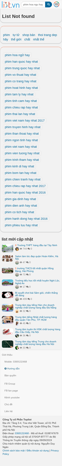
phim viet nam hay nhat (21, 146)
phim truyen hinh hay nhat (22, 127)
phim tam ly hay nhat (19, 94)
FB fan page (11, 390)
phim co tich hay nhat (19, 212)
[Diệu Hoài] (17, 347)
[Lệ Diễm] (17, 335)
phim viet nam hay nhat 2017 (25, 120)
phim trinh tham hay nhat (22, 160)
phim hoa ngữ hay (17, 55)
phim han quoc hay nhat (21, 61)
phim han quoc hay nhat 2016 (25, 192)
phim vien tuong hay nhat (22, 153)
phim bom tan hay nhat (20, 173)
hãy (5, 39)
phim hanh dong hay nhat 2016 (26, 218)
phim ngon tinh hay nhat (21, 140)
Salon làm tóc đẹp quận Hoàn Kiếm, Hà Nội (36, 257)
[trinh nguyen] (17, 274)
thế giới (16, 39)
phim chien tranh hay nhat (22, 179)
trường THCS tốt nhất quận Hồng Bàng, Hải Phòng (34, 269)
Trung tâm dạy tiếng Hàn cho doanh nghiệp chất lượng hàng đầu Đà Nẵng (35, 306)
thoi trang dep (47, 35)
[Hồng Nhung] (17, 323)
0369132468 (22, 433)
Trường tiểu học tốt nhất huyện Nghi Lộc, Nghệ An (37, 281)
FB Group (9, 383)
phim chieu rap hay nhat (21, 107)
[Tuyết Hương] (17, 248)
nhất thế (38, 39)
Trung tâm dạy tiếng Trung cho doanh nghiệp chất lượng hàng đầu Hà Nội (35, 342)
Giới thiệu (7, 354)
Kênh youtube (12, 397)
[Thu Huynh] (17, 311)
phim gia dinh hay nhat (20, 199)
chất (27, 39)
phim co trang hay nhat (20, 81)
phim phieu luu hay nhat (21, 225)
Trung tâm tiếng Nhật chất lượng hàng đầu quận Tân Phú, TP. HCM (36, 318)
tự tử (16, 35)
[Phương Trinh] (17, 262)
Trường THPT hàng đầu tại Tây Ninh (36, 245)
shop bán (28, 35)
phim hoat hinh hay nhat (21, 88)
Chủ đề (8, 404)
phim (6, 35)
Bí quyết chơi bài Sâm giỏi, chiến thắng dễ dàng (36, 294)
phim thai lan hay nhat (20, 114)
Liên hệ (8, 411)
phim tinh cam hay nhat (21, 101)
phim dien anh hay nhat (21, 205)
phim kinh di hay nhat (19, 166)
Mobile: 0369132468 (15, 361)
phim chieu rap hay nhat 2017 (25, 186)
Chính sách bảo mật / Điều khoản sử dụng (26, 450)
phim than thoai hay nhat (22, 133)
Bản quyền (10, 375)
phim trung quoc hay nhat (22, 68)
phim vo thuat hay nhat (20, 74)
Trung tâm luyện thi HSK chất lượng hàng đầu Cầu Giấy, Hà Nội (37, 330)
